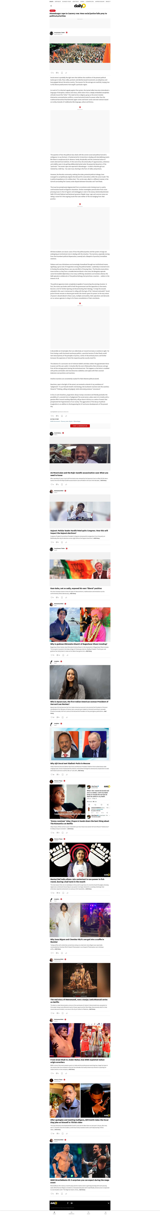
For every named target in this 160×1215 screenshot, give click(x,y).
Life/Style (56, 840)
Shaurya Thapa (58, 781)
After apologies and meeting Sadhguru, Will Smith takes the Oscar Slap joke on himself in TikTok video (79, 1121)
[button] (66, 32)
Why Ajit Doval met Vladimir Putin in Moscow (70, 763)
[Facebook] (68, 1203)
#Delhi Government (55, 421)
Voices (55, 550)
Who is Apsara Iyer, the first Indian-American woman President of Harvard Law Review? (79, 702)
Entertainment (57, 782)
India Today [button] (76, 1)
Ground (56, 1021)
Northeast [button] (58, 1)
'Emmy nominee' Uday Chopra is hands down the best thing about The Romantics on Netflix (79, 822)
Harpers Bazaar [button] (99, 1)
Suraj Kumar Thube (59, 32)
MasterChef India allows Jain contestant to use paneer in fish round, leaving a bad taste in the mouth (77, 880)
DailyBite (56, 661)
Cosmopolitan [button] (90, 1)
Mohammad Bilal (58, 490)
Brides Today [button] (109, 1)
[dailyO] (80, 6)
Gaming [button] (82, 1)
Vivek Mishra (57, 433)
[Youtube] (71, 1203)
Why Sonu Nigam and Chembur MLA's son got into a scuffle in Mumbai (77, 940)
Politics (53, 10)
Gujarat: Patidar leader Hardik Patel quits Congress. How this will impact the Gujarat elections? (79, 531)
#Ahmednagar (77, 421)
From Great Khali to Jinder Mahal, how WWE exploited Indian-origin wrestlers (77, 1061)
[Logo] (53, 1203)
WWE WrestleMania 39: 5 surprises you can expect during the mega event (79, 1181)
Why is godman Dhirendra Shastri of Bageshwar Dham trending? (78, 644)
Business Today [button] (66, 1)
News (55, 605)
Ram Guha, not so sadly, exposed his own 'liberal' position (76, 588)
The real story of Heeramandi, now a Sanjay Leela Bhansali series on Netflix (79, 1000)
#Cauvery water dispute (67, 421)
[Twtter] (64, 1203)
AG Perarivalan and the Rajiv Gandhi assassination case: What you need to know (79, 474)
